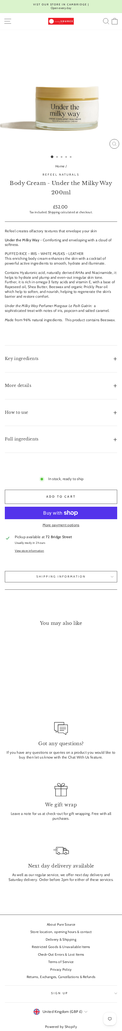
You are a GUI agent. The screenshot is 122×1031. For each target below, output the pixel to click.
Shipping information (61, 576)
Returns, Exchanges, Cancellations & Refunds (61, 977)
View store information (29, 551)
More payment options (61, 525)
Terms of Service (60, 962)
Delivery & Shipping (61, 939)
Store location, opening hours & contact (61, 932)
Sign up (59, 993)
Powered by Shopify (61, 1026)
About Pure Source (61, 924)
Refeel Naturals (61, 174)
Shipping (54, 212)
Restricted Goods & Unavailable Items (61, 947)
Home (59, 166)
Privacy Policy (61, 970)
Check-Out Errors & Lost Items (61, 955)
